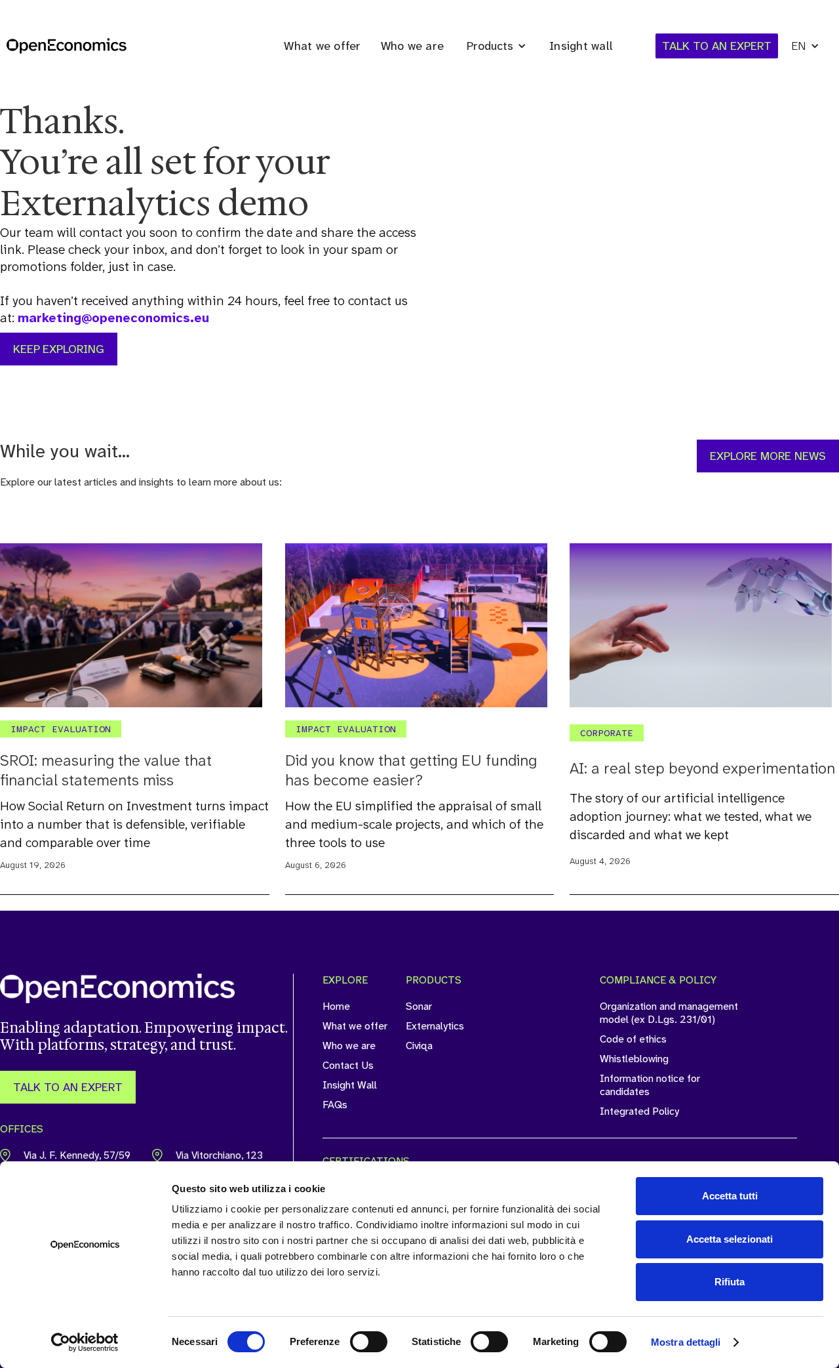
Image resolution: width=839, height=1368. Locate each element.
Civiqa (419, 1045)
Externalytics (435, 1026)
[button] (496, 46)
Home (336, 1006)
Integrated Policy (639, 1111)
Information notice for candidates (650, 1085)
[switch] (368, 1341)
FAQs (334, 1104)
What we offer (322, 46)
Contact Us (348, 1065)
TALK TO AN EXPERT (68, 1087)
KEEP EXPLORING (58, 349)
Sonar (419, 1006)
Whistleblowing (634, 1059)
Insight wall (581, 46)
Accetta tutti (730, 1195)
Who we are (412, 46)
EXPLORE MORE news (768, 456)
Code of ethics (633, 1039)
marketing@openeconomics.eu (113, 317)
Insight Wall (349, 1085)
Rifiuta (729, 1281)
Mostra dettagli (686, 1342)
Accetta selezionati (729, 1239)
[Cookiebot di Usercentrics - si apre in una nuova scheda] (85, 1342)
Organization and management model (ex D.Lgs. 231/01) (669, 1013)
